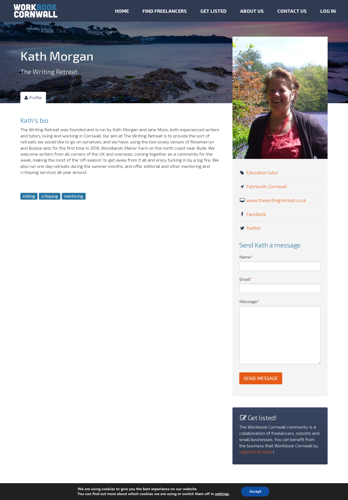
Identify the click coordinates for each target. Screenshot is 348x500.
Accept (255, 491)
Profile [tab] (35, 97)
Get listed (213, 11)
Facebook (256, 214)
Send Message (261, 378)
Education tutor (262, 172)
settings (222, 494)
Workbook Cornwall (36, 11)
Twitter (253, 228)
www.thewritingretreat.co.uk (276, 200)
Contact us (292, 11)
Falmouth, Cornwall (266, 186)
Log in (328, 11)
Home (122, 11)
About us (252, 11)
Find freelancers (164, 11)
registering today (256, 451)
